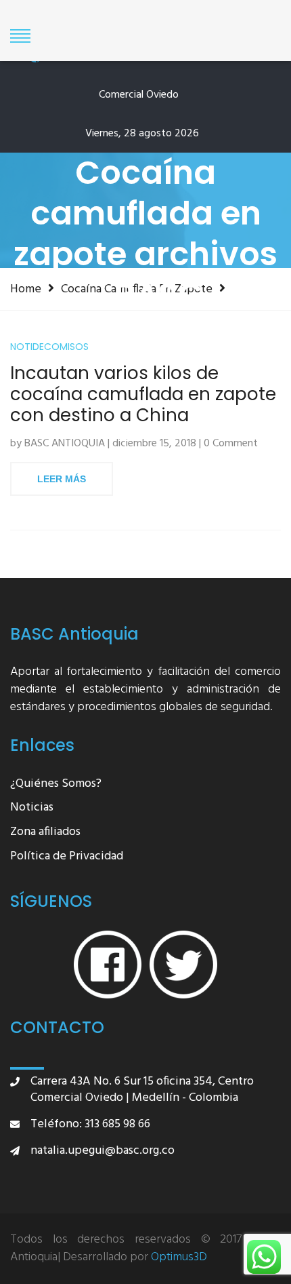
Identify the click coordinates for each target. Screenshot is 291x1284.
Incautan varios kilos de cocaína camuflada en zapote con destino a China (143, 395)
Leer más (61, 478)
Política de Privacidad (66, 857)
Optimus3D (179, 1257)
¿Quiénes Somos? (56, 784)
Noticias (31, 808)
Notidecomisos (49, 347)
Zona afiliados (45, 832)
